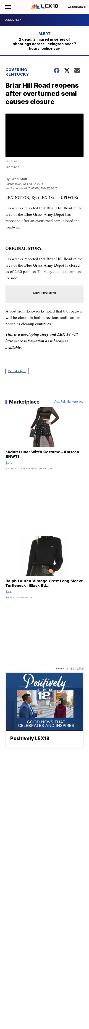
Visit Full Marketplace (69, 401)
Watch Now (76, 7)
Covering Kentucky (17, 72)
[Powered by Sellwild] (77, 668)
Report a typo (17, 371)
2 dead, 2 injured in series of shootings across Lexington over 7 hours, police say (44, 44)
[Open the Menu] (7, 6)
